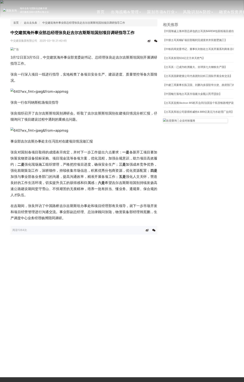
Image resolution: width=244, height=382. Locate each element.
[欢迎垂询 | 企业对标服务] (195, 120)
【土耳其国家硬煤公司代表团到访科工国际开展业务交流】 (197, 75)
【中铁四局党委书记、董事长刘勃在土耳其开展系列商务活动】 (200, 49)
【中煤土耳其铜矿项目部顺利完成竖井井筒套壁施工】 (195, 40)
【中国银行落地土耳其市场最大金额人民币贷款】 (192, 93)
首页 (101, 12)
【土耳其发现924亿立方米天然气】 (184, 58)
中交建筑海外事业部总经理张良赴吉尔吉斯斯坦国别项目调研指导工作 (83, 22)
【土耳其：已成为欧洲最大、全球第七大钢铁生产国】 (195, 67)
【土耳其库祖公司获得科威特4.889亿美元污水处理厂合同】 (198, 111)
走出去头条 (30, 22)
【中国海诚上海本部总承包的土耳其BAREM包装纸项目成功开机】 (202, 31)
